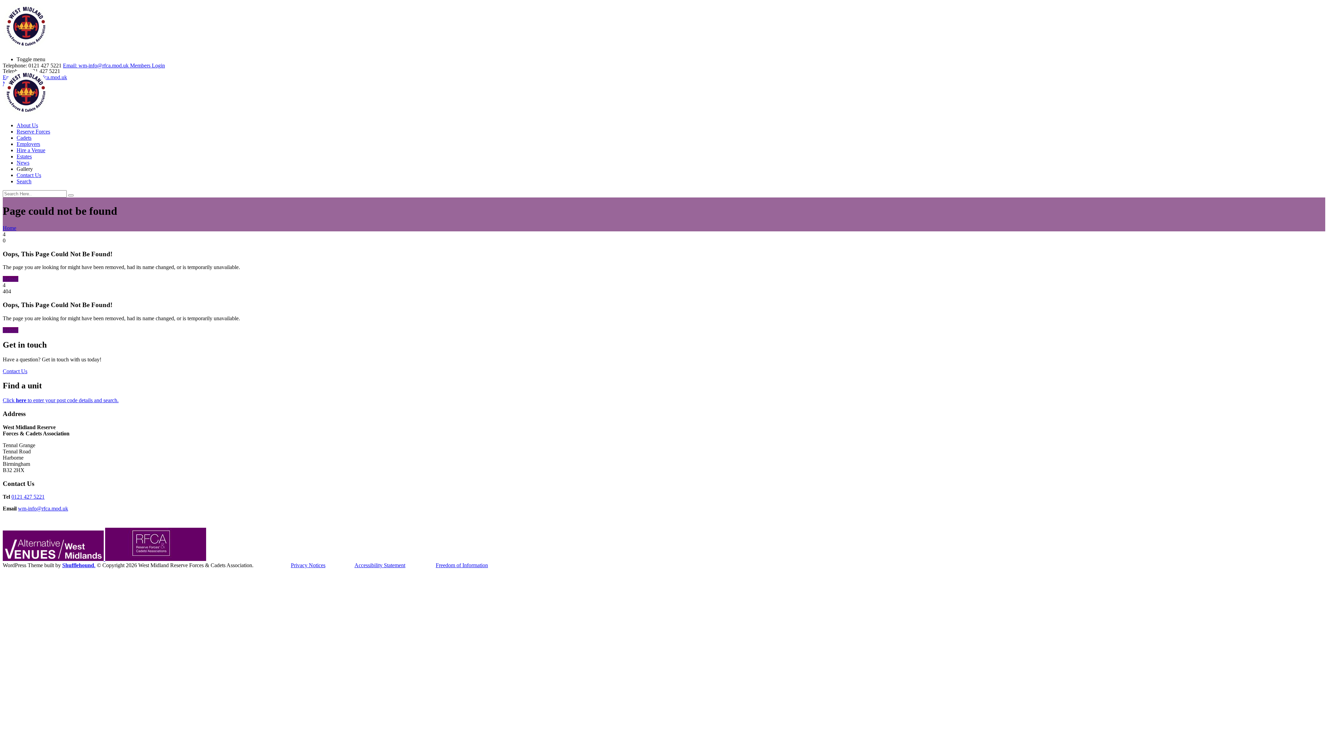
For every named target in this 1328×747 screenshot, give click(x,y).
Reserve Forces (33, 132)
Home (9, 228)
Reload (10, 279)
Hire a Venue (31, 150)
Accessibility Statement (379, 565)
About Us (27, 125)
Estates (24, 156)
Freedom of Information (462, 565)
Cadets (24, 138)
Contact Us (29, 175)
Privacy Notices (308, 565)
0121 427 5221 (28, 497)
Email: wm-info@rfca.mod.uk (96, 65)
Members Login (147, 65)
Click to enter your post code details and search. (61, 400)
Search (24, 181)
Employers (28, 144)
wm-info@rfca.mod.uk (43, 508)
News (23, 163)
